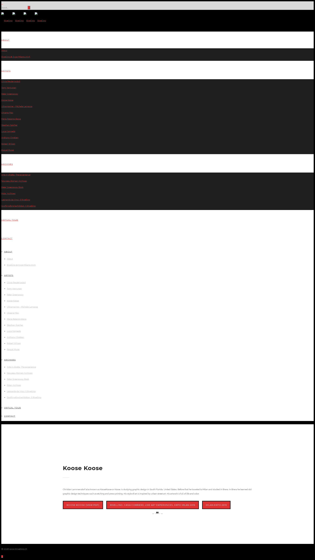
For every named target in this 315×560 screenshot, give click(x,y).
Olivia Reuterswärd (10, 81)
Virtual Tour (9, 220)
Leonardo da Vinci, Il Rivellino (15, 199)
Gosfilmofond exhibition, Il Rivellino (18, 206)
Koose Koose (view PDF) (83, 505)
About (5, 40)
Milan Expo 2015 (216, 505)
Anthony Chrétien (9, 137)
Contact (6, 238)
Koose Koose (7, 100)
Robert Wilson (8, 144)
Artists (5, 71)
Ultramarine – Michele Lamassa (16, 106)
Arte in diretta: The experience (15, 175)
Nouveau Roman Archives (14, 181)
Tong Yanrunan (8, 87)
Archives (7, 164)
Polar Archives (8, 193)
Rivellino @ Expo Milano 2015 (15, 57)
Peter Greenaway (9, 94)
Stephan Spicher (9, 125)
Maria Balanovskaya (11, 119)
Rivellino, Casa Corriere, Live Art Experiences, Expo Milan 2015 (152, 505)
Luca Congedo (8, 131)
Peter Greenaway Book (12, 187)
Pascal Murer (7, 150)
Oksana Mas (7, 112)
